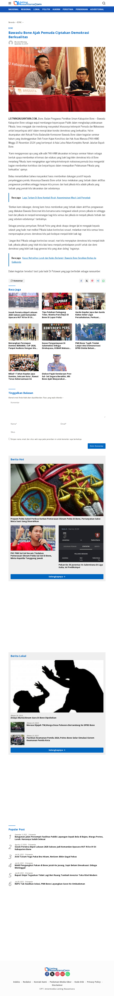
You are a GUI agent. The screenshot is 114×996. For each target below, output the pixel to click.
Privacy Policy (94, 982)
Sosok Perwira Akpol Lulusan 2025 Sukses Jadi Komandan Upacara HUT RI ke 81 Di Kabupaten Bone (22, 315)
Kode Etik (79, 982)
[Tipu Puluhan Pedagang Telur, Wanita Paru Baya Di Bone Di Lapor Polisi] (57, 301)
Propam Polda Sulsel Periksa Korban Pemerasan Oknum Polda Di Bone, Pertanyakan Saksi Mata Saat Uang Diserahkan (55, 520)
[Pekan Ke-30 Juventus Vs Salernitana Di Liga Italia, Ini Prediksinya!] (81, 543)
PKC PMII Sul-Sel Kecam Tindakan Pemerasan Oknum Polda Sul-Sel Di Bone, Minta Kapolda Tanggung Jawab (31, 556)
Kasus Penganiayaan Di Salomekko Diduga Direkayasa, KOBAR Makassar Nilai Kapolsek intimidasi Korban (56, 346)
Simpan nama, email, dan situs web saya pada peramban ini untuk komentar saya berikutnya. (46, 439)
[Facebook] (47, 974)
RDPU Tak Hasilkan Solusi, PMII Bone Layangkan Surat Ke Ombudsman (50, 884)
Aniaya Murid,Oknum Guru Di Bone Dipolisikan (33, 718)
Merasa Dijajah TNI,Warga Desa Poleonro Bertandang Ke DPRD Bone (61, 725)
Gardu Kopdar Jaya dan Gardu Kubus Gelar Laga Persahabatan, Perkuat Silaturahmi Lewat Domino (90, 315)
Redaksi (27, 982)
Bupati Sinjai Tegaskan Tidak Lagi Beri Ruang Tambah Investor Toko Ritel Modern (56, 875)
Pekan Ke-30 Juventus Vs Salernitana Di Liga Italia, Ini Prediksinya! (81, 566)
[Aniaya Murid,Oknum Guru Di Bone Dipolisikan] (57, 686)
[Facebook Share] (81, 281)
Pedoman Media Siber (60, 982)
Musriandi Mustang (20, 41)
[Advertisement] (57, 616)
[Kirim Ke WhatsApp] (103, 281)
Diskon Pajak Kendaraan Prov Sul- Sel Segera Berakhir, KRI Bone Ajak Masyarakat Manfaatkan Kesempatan (56, 376)
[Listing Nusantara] (27, 3)
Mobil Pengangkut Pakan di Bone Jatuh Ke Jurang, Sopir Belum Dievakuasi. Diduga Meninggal (56, 866)
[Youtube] (62, 974)
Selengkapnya (56, 576)
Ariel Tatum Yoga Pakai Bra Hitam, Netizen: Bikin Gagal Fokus (46, 856)
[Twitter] (52, 974)
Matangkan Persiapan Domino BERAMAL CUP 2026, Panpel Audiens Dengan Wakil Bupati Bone (23, 346)
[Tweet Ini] (87, 281)
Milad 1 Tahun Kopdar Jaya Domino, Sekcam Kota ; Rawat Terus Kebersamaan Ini (23, 376)
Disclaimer (57, 985)
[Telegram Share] (98, 281)
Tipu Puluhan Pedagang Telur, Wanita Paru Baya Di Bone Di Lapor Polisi (55, 314)
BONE (10, 28)
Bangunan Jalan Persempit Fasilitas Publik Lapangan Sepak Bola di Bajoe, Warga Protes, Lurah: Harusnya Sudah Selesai (59, 838)
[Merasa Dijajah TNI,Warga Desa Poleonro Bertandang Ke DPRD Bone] (17, 727)
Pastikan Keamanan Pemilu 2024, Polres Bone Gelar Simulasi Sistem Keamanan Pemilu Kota (60, 739)
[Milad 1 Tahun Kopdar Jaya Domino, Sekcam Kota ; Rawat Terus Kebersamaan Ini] (23, 362)
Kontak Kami (40, 982)
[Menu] (10, 3)
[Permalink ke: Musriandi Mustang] (10, 42)
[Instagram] (57, 974)
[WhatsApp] (67, 974)
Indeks (16, 982)
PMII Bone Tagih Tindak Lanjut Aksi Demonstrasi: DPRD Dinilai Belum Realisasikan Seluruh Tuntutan (88, 346)
